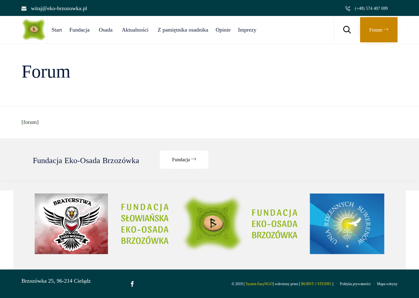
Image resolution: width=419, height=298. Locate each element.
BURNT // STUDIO (316, 284)
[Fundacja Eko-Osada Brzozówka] (34, 39)
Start (57, 30)
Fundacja (79, 30)
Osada (106, 30)
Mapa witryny (387, 284)
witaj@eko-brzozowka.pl (59, 8)
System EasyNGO (259, 284)
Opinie (223, 30)
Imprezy (247, 30)
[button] (379, 29)
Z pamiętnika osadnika (183, 30)
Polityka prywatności (355, 284)
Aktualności (135, 30)
